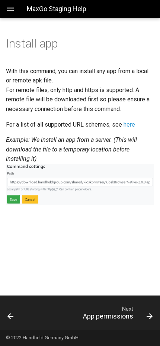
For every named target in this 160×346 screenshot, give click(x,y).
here (129, 124)
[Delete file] (21, 312)
